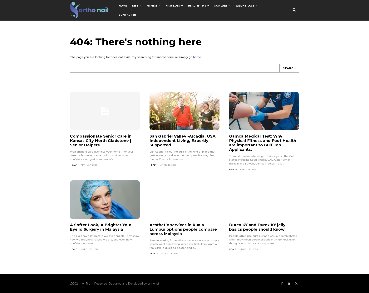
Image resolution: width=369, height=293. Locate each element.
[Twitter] (296, 283)
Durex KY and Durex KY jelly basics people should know (257, 227)
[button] (294, 10)
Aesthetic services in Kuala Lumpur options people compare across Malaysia (183, 229)
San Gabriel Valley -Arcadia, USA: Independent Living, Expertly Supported (183, 140)
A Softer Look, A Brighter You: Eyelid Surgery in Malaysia (100, 227)
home (197, 57)
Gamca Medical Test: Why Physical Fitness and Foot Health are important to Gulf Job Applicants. (262, 143)
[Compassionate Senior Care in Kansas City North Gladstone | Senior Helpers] (105, 111)
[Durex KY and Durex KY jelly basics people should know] (264, 199)
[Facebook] (281, 283)
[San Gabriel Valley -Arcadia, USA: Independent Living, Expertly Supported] (184, 111)
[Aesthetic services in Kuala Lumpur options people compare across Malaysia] (184, 199)
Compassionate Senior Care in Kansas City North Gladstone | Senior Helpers (100, 140)
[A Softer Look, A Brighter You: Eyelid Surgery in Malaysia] (105, 199)
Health (74, 165)
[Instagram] (289, 283)
